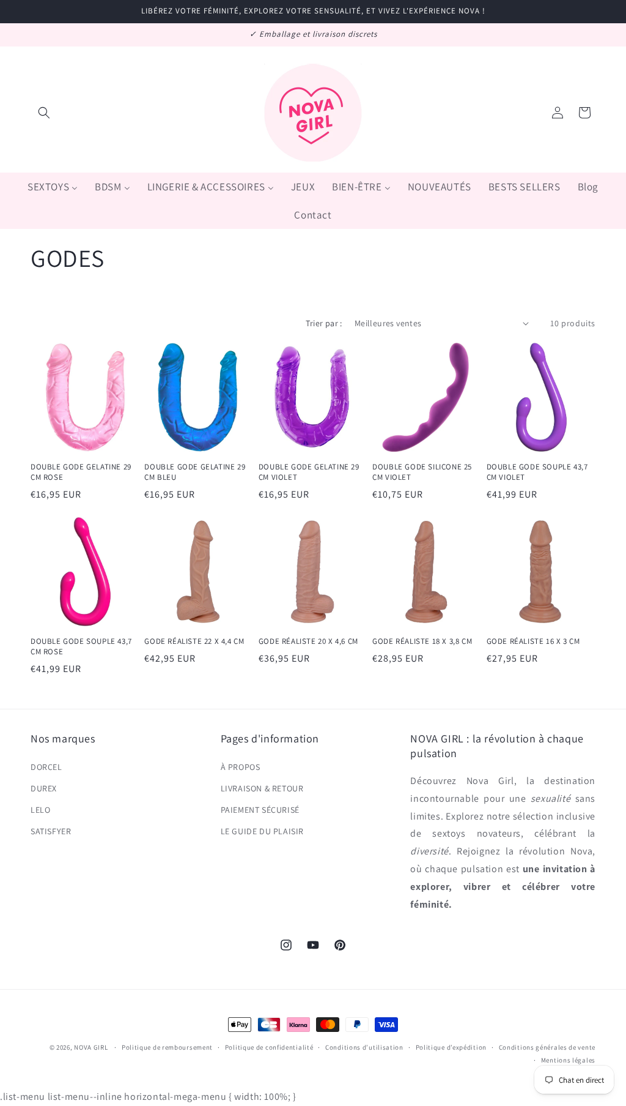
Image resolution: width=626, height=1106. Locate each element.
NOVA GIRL (91, 1047)
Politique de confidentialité (269, 1047)
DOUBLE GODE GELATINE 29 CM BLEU (194, 472)
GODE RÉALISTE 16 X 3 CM (533, 641)
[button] (44, 112)
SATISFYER (51, 831)
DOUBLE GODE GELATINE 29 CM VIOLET (309, 472)
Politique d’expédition (451, 1047)
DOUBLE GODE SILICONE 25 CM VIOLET (422, 472)
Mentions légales (568, 1060)
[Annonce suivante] (591, 35)
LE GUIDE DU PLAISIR (262, 831)
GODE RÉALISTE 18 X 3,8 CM (422, 641)
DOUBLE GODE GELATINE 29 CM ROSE (81, 472)
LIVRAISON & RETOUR (262, 788)
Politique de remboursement (167, 1047)
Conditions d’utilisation (364, 1047)
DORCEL (46, 766)
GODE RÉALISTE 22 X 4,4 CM (194, 641)
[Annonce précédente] (34, 35)
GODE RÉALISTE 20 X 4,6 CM (308, 641)
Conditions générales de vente (547, 1047)
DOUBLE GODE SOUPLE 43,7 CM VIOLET (537, 472)
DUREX (44, 788)
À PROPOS (240, 766)
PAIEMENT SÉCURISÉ (260, 809)
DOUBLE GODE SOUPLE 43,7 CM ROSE (81, 647)
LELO (40, 809)
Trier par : (324, 323)
